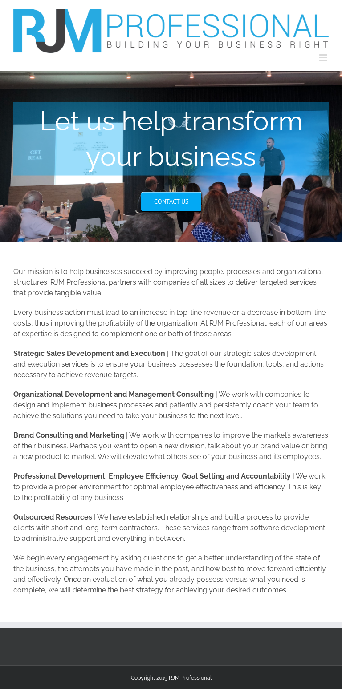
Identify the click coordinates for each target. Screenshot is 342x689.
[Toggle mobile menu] (324, 57)
